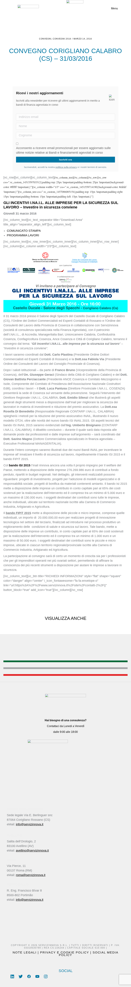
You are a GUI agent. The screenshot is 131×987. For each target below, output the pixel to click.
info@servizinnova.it (29, 824)
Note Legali (25, 952)
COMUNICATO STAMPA (24, 230)
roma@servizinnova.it (30, 875)
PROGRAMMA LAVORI (23, 235)
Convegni (45, 39)
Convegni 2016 (62, 39)
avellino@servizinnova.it (32, 850)
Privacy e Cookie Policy (64, 952)
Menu (114, 8)
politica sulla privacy (66, 167)
